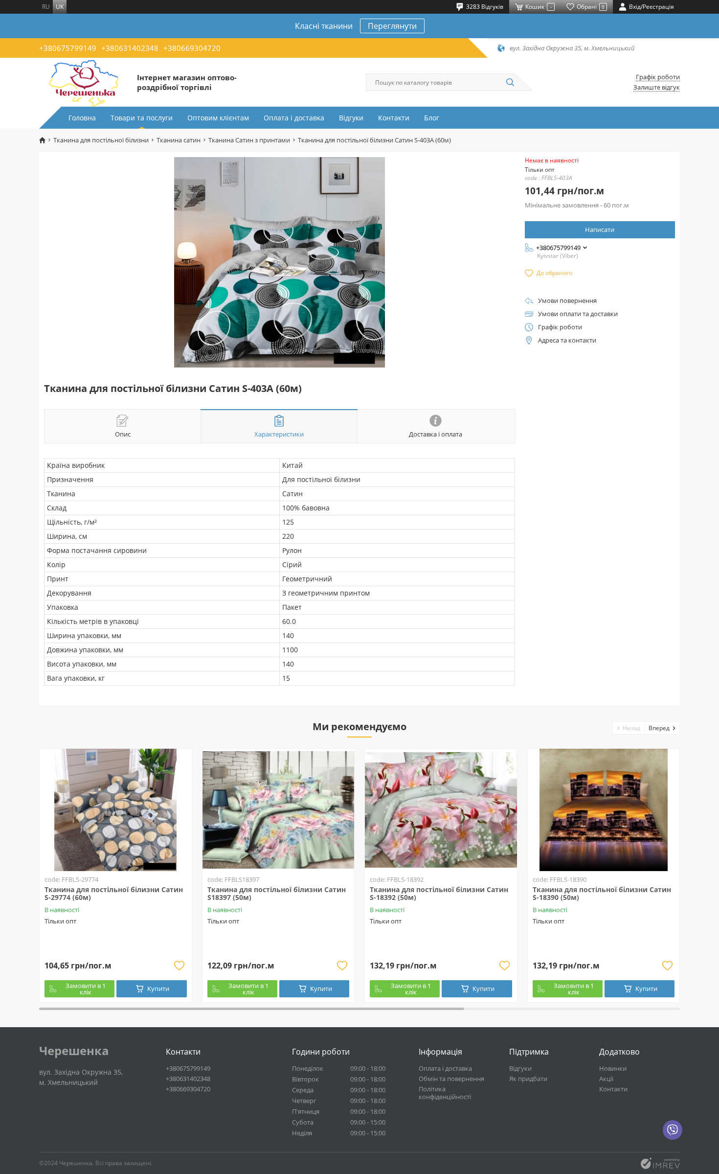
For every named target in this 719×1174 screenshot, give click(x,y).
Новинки (613, 1068)
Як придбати (528, 1078)
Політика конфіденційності (445, 1093)
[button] (629, 728)
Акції (606, 1078)
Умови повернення (567, 301)
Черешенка (74, 1051)
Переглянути (392, 26)
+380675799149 (67, 48)
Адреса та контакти (567, 340)
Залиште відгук (656, 87)
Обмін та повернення (451, 1078)
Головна (82, 117)
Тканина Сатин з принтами (249, 140)
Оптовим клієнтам (218, 117)
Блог (431, 117)
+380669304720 (192, 48)
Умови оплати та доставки (578, 314)
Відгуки (351, 117)
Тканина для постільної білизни (101, 140)
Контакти (393, 117)
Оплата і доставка (294, 117)
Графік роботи (658, 77)
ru (46, 6)
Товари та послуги (142, 117)
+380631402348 (129, 48)
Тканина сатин (179, 140)
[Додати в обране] (179, 965)
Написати (599, 229)
